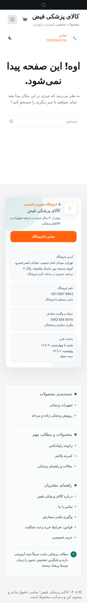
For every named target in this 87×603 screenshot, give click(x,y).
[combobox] (49, 121)
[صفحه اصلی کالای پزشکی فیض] (70, 208)
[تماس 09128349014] (75, 37)
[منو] (12, 19)
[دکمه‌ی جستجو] (11, 121)
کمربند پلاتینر (63, 456)
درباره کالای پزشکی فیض (54, 496)
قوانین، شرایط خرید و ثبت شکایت (48, 527)
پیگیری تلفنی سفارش (57, 517)
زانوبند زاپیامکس (60, 445)
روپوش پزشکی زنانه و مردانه (51, 415)
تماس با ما (65, 507)
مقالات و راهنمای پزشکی (54, 466)
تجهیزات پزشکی (61, 405)
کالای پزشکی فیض (55, 16)
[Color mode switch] (10, 37)
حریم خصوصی (62, 537)
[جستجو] (44, 5)
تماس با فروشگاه (43, 236)
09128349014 (56, 40)
